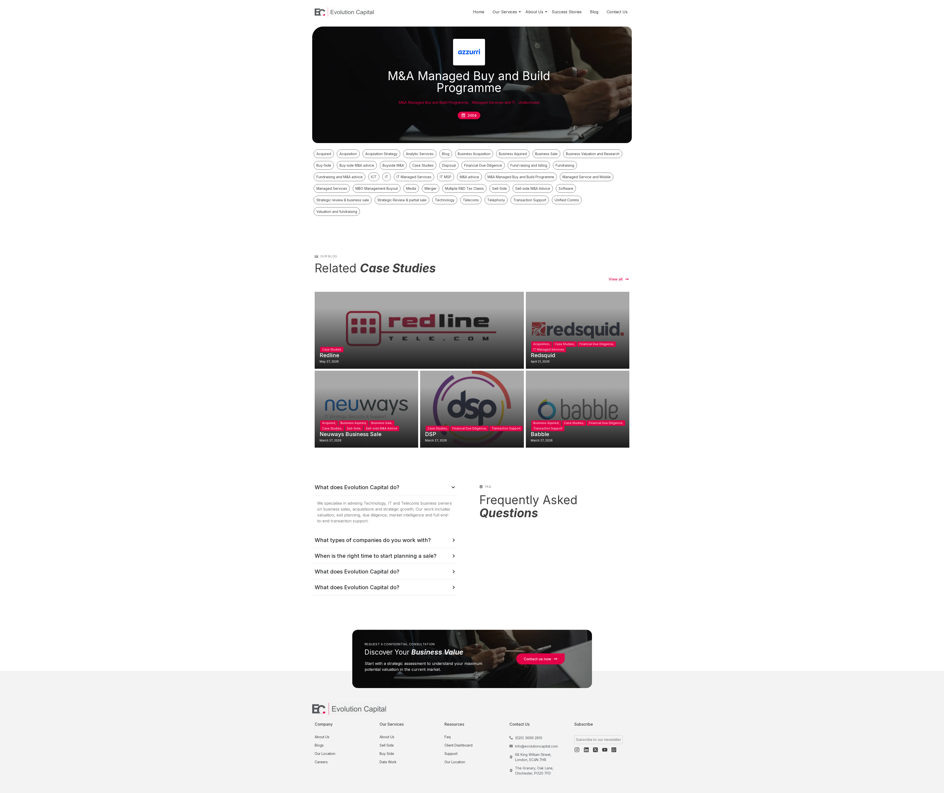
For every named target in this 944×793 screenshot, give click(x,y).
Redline (329, 355)
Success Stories (567, 11)
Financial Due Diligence (596, 344)
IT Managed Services (548, 349)
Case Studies (331, 349)
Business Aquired (353, 423)
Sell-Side (354, 428)
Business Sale (381, 423)
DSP (430, 434)
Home (478, 11)
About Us (534, 11)
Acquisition (541, 344)
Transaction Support (506, 428)
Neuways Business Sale (351, 434)
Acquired (329, 423)
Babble (540, 434)
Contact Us (617, 11)
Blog (594, 11)
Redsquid (543, 355)
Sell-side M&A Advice (381, 428)
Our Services (505, 11)
